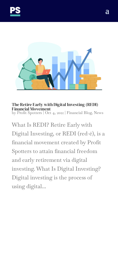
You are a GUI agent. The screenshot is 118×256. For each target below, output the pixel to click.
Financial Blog (79, 112)
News (98, 112)
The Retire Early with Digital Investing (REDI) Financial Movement (55, 106)
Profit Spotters (29, 112)
